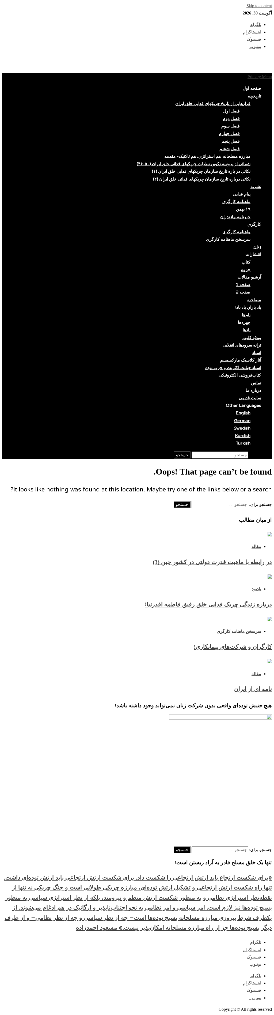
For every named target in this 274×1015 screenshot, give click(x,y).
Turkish (243, 443)
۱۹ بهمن (243, 209)
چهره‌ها (244, 322)
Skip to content (259, 5)
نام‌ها (246, 315)
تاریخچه (254, 96)
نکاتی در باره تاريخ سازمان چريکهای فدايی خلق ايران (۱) (201, 171)
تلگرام (255, 942)
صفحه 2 (243, 292)
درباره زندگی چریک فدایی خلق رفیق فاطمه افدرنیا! (208, 604)
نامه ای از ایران (253, 689)
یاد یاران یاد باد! (248, 307)
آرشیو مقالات (249, 277)
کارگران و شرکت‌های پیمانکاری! (233, 646)
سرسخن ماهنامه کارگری (228, 239)
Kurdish (242, 435)
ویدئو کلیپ (251, 337)
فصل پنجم (231, 141)
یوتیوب (255, 964)
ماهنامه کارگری (236, 201)
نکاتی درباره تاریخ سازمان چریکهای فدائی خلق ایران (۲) (201, 179)
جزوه (245, 269)
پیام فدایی (241, 194)
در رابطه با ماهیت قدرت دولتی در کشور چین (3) (212, 562)
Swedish (242, 428)
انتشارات (253, 254)
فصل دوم (231, 118)
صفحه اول (252, 88)
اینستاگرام (252, 950)
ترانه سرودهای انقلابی (242, 345)
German (242, 420)
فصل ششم (229, 149)
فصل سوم (230, 126)
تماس (256, 383)
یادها (246, 330)
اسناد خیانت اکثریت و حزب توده (233, 367)
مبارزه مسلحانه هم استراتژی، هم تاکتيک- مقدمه (207, 156)
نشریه (255, 186)
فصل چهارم (229, 133)
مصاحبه (254, 300)
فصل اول (231, 111)
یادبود (256, 589)
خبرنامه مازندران (235, 217)
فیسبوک (254, 957)
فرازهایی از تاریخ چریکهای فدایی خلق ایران (212, 103)
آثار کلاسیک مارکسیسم (240, 360)
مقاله (256, 546)
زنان (257, 247)
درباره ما (253, 390)
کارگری (254, 224)
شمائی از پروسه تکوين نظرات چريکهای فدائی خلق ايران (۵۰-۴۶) (193, 164)
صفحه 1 (243, 284)
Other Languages (243, 405)
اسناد (256, 352)
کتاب (246, 262)
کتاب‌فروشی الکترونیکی (240, 375)
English (243, 413)
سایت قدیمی (250, 398)
